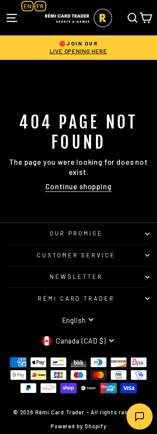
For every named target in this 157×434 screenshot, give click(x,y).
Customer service (76, 255)
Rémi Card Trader (76, 298)
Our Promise (76, 233)
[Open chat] (139, 416)
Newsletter (76, 276)
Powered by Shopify (78, 426)
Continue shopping (78, 186)
